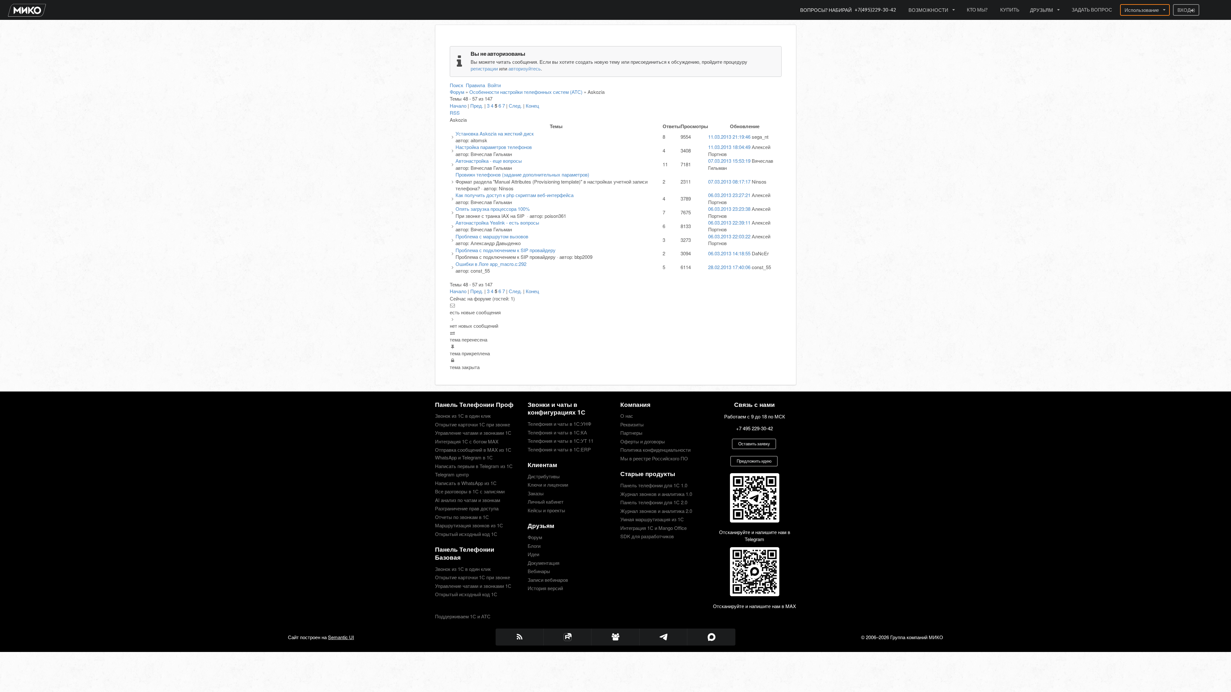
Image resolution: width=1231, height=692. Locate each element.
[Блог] (520, 637)
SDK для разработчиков (647, 536)
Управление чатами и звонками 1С (473, 432)
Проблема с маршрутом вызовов (492, 236)
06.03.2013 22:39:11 (729, 222)
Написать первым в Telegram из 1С (474, 466)
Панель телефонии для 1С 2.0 (653, 502)
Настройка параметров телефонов (494, 147)
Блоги (534, 545)
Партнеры (631, 432)
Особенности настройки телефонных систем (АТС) (525, 91)
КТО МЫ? (977, 9)
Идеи (533, 554)
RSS (455, 112)
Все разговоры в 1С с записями (470, 491)
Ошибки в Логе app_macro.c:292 (491, 263)
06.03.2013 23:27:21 (729, 195)
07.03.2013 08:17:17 (729, 181)
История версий (545, 588)
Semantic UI (341, 637)
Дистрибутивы (544, 477)
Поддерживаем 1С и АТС (462, 616)
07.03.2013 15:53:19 (729, 160)
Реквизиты (632, 424)
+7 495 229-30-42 (754, 428)
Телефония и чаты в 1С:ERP (559, 449)
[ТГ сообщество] (615, 637)
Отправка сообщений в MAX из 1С (473, 449)
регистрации (484, 68)
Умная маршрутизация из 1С (652, 519)
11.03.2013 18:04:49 (729, 147)
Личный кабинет (546, 501)
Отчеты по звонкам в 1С (462, 517)
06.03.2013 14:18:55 (729, 253)
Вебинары (539, 571)
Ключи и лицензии (548, 484)
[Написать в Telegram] (664, 637)
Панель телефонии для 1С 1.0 (653, 485)
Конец (532, 105)
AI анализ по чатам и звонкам (467, 500)
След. (515, 105)
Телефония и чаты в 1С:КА (557, 432)
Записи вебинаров (548, 579)
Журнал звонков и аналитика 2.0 (656, 510)
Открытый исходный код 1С (466, 534)
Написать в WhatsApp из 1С (466, 483)
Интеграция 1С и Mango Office (653, 527)
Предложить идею (754, 461)
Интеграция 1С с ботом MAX (466, 441)
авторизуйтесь (524, 68)
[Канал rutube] (568, 637)
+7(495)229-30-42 (875, 9)
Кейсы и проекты (546, 510)
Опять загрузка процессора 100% (493, 208)
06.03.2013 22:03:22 (729, 236)
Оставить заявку (754, 443)
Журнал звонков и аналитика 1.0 (656, 493)
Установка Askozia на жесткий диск (495, 133)
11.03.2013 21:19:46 (729, 136)
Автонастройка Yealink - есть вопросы (497, 222)
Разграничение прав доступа (466, 508)
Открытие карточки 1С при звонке (472, 424)
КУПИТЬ (1009, 9)
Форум (457, 91)
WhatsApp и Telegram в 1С (464, 457)
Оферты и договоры (642, 441)
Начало (458, 105)
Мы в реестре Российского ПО (654, 458)
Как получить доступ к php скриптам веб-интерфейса (515, 195)
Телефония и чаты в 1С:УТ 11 (560, 440)
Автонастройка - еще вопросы (489, 160)
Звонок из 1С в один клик (463, 416)
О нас (626, 416)
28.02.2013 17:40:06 (729, 267)
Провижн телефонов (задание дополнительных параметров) (522, 174)
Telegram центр (452, 474)
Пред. (476, 105)
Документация (543, 562)
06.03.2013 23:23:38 (729, 208)
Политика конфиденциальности (655, 449)
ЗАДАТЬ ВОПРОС (1092, 9)
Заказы (536, 493)
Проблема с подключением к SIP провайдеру (506, 250)
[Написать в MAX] (711, 637)
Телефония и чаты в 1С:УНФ (559, 424)
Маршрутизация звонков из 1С (469, 525)
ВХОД (1184, 10)
